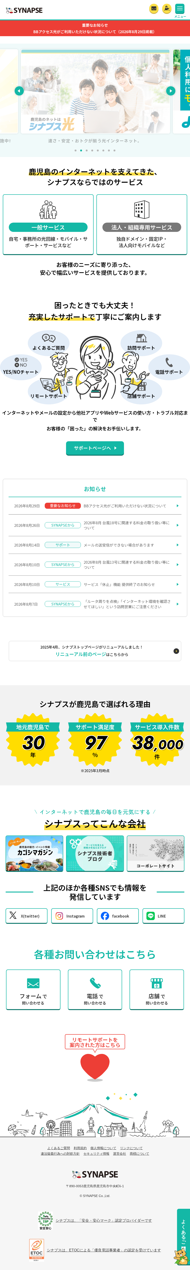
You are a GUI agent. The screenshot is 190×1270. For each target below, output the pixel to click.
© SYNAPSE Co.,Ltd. (95, 1196)
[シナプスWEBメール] (153, 8)
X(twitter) (30, 916)
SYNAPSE (24, 10)
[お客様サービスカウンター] (166, 8)
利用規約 (80, 1148)
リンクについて (131, 1148)
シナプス (95, 1174)
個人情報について (103, 1148)
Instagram (75, 916)
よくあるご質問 (183, 1229)
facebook (120, 916)
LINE (162, 916)
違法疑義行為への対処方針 (60, 1153)
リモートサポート (95, 1067)
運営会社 (119, 1153)
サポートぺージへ (92, 448)
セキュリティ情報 (96, 1153)
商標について (139, 1153)
